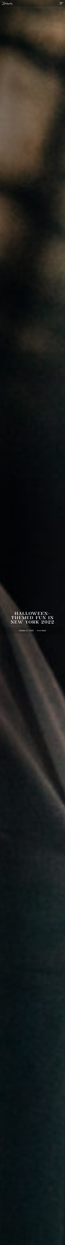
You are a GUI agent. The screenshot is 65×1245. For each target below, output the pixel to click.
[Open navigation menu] (61, 3)
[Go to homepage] (7, 3)
